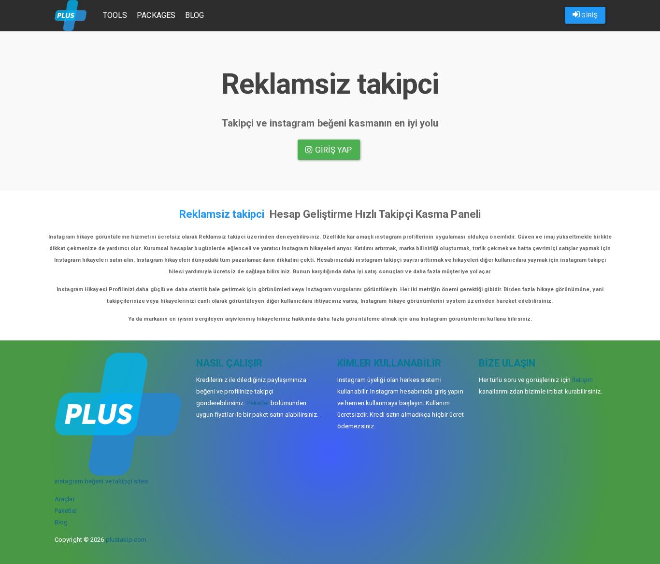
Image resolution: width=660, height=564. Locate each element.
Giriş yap (332, 150)
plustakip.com (126, 539)
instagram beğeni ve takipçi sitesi (102, 481)
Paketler (66, 510)
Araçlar (65, 499)
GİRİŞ (589, 15)
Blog (194, 15)
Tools (115, 15)
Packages (156, 15)
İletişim (582, 379)
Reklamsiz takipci (222, 214)
